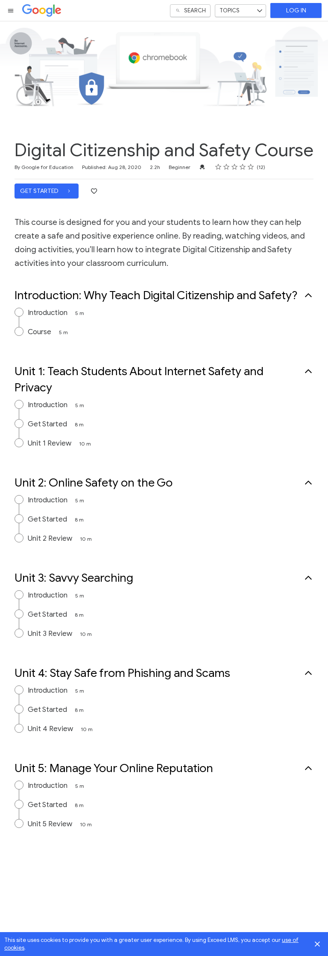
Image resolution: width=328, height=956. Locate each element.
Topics (230, 10)
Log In (296, 10)
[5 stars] (251, 167)
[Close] (317, 944)
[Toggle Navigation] (11, 10)
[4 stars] (243, 167)
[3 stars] (235, 167)
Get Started (40, 191)
